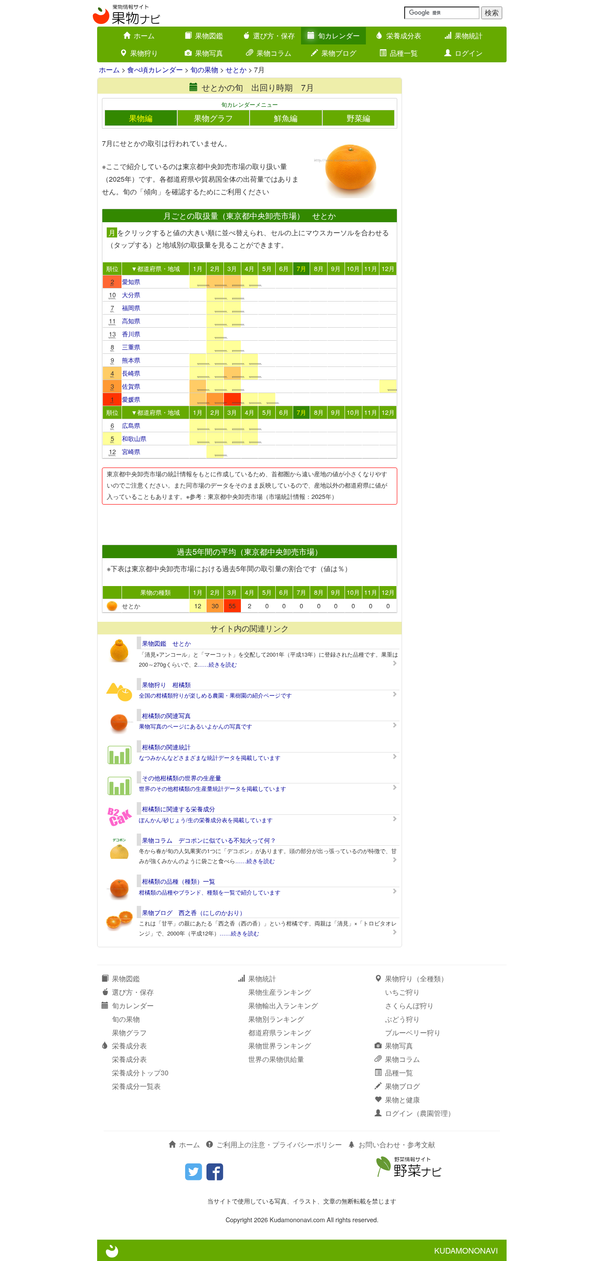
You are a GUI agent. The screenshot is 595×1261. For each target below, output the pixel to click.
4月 (249, 268)
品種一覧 (404, 53)
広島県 (131, 425)
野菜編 (358, 117)
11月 (370, 268)
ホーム (144, 36)
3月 (232, 268)
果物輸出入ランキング (283, 1005)
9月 (336, 268)
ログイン (469, 53)
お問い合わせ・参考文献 (396, 1144)
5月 (267, 268)
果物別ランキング (276, 1019)
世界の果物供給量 (276, 1059)
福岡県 (131, 307)
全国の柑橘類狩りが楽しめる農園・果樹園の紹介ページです (215, 695)
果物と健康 (402, 1100)
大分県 (131, 294)
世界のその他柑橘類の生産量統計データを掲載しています (212, 788)
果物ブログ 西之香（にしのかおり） (194, 912)
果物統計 (469, 36)
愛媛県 (131, 398)
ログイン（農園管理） (420, 1113)
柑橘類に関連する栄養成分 (178, 808)
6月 (284, 268)
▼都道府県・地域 (155, 268)
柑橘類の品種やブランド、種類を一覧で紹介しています (210, 892)
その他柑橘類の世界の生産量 (181, 777)
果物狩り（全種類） (416, 978)
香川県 (131, 333)
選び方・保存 (274, 36)
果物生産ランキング (279, 992)
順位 (112, 268)
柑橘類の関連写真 (166, 715)
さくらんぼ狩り (409, 1005)
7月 (301, 268)
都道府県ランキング (279, 1032)
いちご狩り (402, 992)
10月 (353, 268)
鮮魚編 (286, 117)
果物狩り (144, 53)
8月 (319, 268)
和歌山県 (134, 438)
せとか (236, 69)
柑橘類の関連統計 (166, 746)
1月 (198, 268)
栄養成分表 (403, 36)
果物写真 (209, 53)
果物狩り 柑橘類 (166, 684)
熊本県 (131, 359)
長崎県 (131, 372)
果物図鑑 (209, 36)
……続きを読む (217, 664)
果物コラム (274, 53)
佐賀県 (131, 385)
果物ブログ (338, 53)
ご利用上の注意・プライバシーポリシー (279, 1144)
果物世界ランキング (279, 1046)
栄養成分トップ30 (140, 1073)
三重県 (131, 346)
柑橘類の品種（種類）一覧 (178, 881)
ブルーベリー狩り (413, 1032)
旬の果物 (204, 69)
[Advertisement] (249, 522)
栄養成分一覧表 (136, 1086)
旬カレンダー (339, 36)
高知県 (131, 320)
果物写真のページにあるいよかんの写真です (195, 726)
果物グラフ (213, 117)
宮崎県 (131, 451)
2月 (215, 268)
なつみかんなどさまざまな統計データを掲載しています (210, 757)
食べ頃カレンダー (155, 69)
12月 (388, 268)
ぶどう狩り (402, 1019)
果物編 (140, 117)
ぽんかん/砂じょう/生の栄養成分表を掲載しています (206, 820)
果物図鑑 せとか (166, 643)
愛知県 (131, 281)
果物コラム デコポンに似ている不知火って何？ (209, 840)
